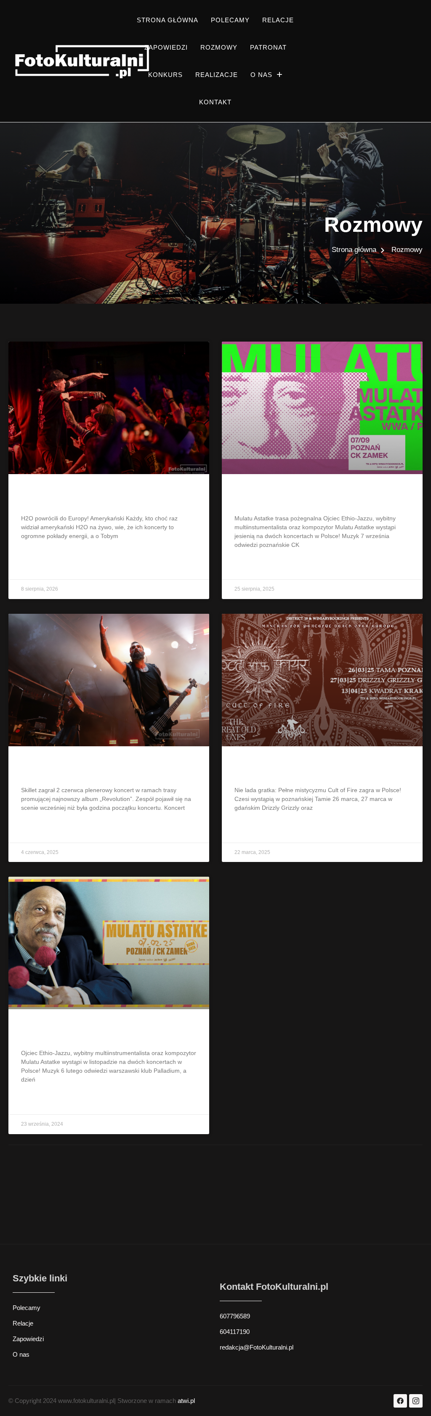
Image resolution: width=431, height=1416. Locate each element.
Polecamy (230, 20)
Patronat (268, 47)
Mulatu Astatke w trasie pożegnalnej (311, 497)
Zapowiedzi (166, 47)
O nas (261, 74)
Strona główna (167, 20)
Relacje (278, 20)
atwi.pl (186, 1400)
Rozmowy (218, 47)
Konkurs (165, 74)
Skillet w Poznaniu (60, 769)
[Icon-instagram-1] (416, 1401)
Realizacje (216, 74)
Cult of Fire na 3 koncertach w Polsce (314, 769)
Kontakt (215, 102)
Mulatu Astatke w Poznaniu (78, 1032)
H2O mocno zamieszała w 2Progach (97, 497)
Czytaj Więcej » (43, 566)
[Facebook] (400, 1401)
